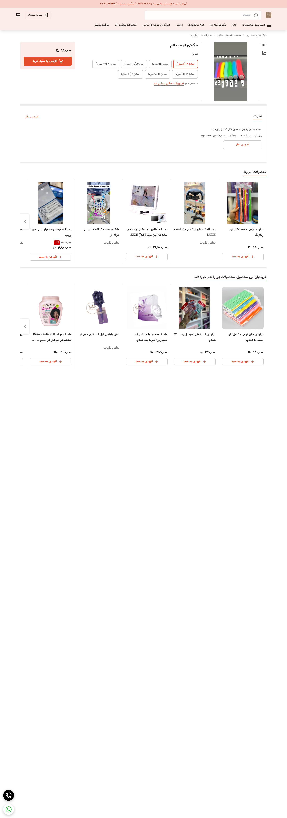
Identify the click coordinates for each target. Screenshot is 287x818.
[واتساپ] (8, 809)
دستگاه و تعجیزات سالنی (229, 35)
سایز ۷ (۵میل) (185, 64)
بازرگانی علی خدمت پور (256, 35)
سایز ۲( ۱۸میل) (157, 74)
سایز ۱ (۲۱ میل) (130, 74)
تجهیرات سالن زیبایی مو (201, 35)
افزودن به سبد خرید (45, 61)
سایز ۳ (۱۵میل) (184, 74)
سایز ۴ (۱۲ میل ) (106, 64)
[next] (24, 221)
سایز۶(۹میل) (160, 64)
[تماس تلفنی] (8, 795)
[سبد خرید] (18, 15)
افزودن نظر (31, 117)
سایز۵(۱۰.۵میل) (134, 64)
